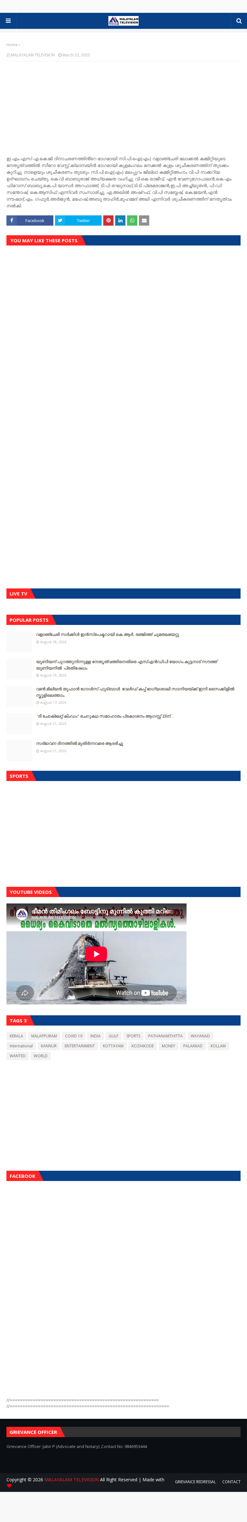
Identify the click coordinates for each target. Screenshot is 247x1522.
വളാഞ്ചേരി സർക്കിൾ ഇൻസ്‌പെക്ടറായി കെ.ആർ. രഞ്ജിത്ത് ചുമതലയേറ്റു (107, 634)
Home (12, 44)
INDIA (95, 1036)
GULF (113, 1036)
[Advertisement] (123, 832)
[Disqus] (123, 342)
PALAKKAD (193, 1046)
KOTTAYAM (113, 1046)
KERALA (16, 1036)
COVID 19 (73, 1036)
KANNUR (49, 1046)
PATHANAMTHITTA (165, 1036)
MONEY (168, 1046)
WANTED (18, 1056)
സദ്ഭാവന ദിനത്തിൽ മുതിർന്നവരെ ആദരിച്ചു (79, 743)
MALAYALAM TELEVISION (33, 55)
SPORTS (133, 1036)
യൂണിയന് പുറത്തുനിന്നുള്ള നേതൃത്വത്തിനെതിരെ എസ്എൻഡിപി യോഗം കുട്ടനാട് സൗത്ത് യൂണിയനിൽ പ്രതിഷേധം (126, 665)
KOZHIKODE (143, 1046)
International (21, 1046)
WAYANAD (200, 1036)
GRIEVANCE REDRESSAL (195, 1482)
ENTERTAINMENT (80, 1046)
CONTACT (231, 1482)
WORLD (41, 1056)
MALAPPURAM (44, 1036)
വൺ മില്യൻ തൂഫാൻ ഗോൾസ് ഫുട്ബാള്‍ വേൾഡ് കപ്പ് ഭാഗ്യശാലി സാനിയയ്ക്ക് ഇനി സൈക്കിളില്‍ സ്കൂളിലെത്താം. (135, 692)
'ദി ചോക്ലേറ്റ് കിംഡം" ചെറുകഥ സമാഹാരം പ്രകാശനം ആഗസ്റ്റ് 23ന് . (104, 716)
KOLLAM (218, 1046)
